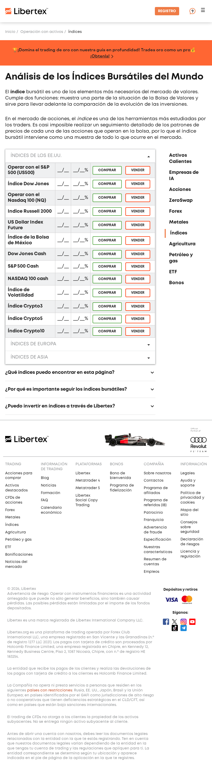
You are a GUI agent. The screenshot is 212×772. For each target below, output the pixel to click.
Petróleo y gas (181, 258)
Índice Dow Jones (28, 184)
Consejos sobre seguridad (189, 527)
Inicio (10, 31)
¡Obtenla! (100, 55)
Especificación (157, 539)
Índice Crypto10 (26, 331)
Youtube (192, 622)
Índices (178, 233)
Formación (50, 493)
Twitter (175, 622)
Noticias (48, 485)
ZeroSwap (181, 200)
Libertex (82, 473)
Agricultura (182, 244)
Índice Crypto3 (25, 306)
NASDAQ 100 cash (28, 279)
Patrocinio (153, 512)
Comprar (107, 170)
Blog (45, 478)
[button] (204, 11)
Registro (167, 11)
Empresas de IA (184, 175)
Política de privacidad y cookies (192, 497)
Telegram (183, 628)
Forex (175, 211)
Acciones (180, 190)
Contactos (153, 480)
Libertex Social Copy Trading (86, 500)
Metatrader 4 (87, 480)
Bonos (176, 283)
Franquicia (154, 519)
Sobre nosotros (157, 473)
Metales (178, 222)
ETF (173, 272)
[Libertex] (26, 11)
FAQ (44, 500)
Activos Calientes (180, 158)
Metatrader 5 (87, 488)
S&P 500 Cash (23, 266)
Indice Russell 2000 (30, 211)
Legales (187, 473)
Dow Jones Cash (27, 254)
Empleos (151, 571)
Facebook (166, 622)
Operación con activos (41, 31)
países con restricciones (49, 690)
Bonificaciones (19, 554)
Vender (138, 170)
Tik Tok (175, 628)
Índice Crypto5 (25, 319)
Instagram (183, 622)
